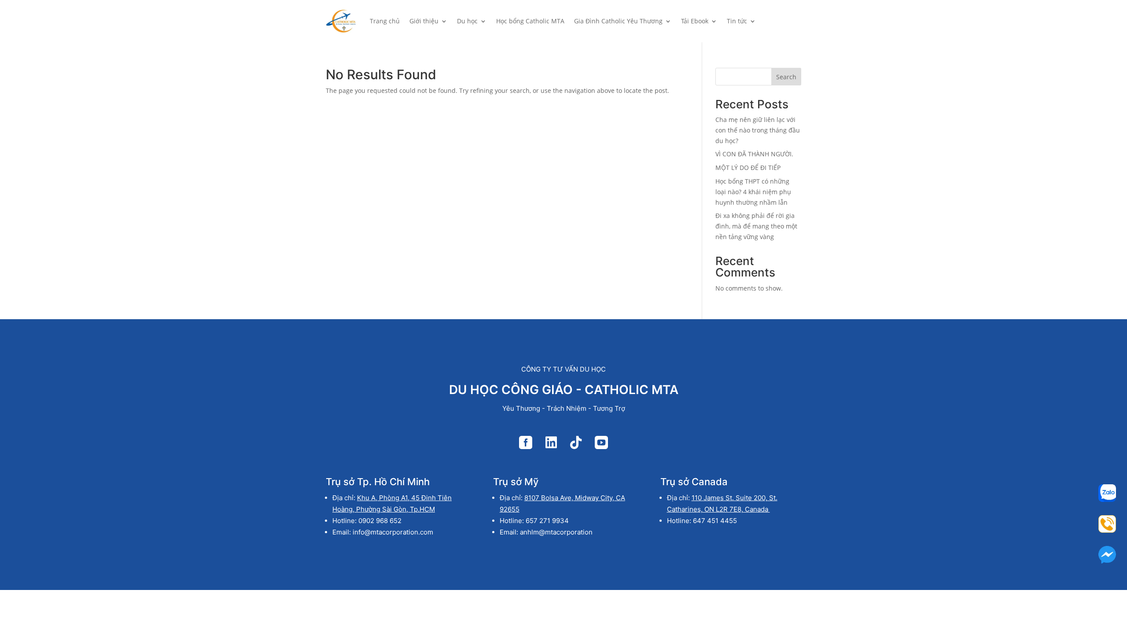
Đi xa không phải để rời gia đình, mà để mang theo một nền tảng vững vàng (756, 226)
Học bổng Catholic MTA (530, 21)
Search (786, 77)
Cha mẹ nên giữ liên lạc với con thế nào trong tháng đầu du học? (757, 130)
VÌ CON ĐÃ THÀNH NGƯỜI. (754, 154)
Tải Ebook (694, 21)
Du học (467, 21)
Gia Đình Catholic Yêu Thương (618, 21)
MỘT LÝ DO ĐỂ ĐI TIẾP (748, 167)
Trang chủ (385, 21)
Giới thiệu (423, 21)
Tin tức (737, 21)
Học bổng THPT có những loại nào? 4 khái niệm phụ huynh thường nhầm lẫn (753, 191)
